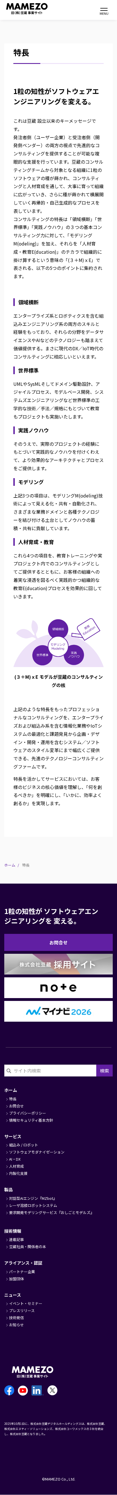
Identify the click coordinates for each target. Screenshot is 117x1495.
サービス (12, 1136)
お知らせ (16, 1324)
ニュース (12, 1295)
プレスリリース (22, 1310)
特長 (12, 1099)
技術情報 (12, 1231)
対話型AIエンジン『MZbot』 (33, 1198)
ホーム (9, 865)
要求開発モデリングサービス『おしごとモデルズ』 (51, 1212)
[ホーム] (20, 8)
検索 (104, 1070)
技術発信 (16, 1317)
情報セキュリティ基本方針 (31, 1120)
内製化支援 (18, 1173)
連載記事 (16, 1239)
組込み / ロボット (23, 1145)
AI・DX (14, 1159)
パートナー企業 (22, 1271)
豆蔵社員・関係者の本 (27, 1246)
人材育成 (16, 1166)
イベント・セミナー (25, 1303)
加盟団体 (16, 1278)
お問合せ (58, 942)
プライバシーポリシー (27, 1113)
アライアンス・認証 (23, 1263)
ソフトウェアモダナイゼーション (36, 1152)
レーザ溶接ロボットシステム (33, 1205)
